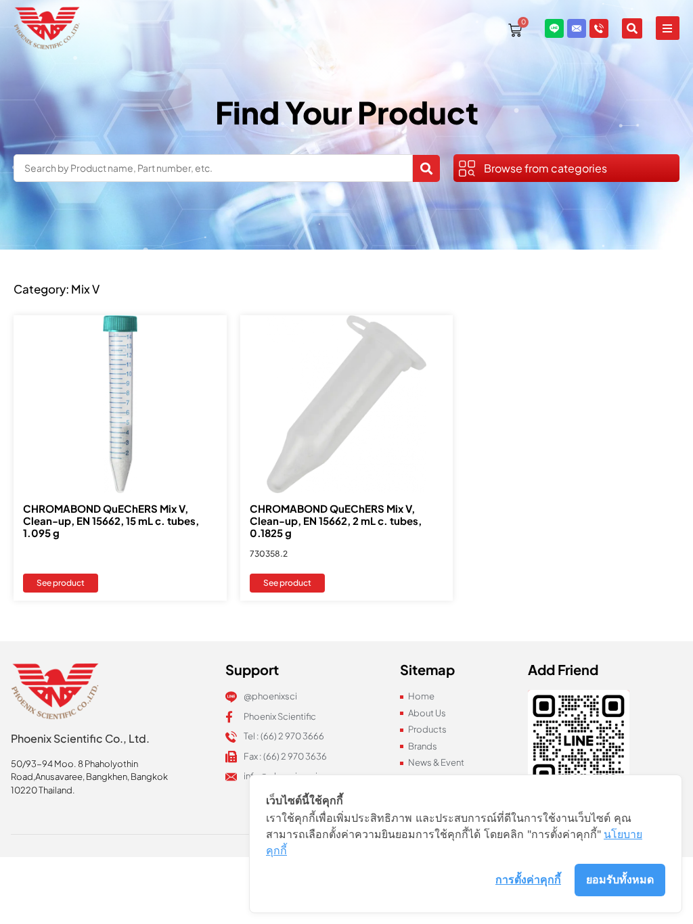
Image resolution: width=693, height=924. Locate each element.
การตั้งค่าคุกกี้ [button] (528, 879)
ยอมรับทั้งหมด (620, 879)
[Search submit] (426, 168)
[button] (667, 28)
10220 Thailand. (43, 790)
